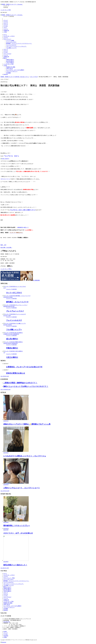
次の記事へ (9, 247)
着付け (5, 58)
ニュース (5, 29)
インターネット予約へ (6, 269)
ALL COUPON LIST (5, 389)
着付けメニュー (7, 586)
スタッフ (5, 23)
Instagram (5, 74)
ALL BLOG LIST (5, 568)
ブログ (5, 27)
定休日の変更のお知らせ (15, 373)
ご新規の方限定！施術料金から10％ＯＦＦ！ (20, 383)
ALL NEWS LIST (5, 376)
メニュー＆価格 (10, 40)
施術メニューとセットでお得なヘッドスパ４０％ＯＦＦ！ (25, 386)
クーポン (5, 26)
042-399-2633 (6, 621)
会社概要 (8, 72)
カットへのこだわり (11, 42)
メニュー (5, 20)
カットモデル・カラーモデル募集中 (15, 70)
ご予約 (5, 32)
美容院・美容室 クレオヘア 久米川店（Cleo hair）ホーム (15, 76)
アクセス (5, 21)
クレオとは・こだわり (9, 36)
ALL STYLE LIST (5, 490)
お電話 (5, 637)
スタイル (5, 24)
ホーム (5, 34)
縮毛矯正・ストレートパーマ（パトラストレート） (19, 43)
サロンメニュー (7, 39)
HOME (5, 631)
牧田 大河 (3, 245)
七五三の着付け (10, 62)
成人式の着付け (10, 61)
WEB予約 (5, 635)
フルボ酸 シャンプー (11, 47)
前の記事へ (3, 247)
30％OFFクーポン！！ (23, 227)
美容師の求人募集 (10, 67)
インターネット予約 (6, 10)
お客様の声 (6, 30)
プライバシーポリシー (11, 71)
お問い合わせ (9, 68)
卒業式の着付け (10, 59)
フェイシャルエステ (11, 44)
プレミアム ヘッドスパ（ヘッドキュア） (16, 46)
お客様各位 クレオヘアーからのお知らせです (24, 367)
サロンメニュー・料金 (9, 578)
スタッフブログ (7, 53)
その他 (5, 65)
